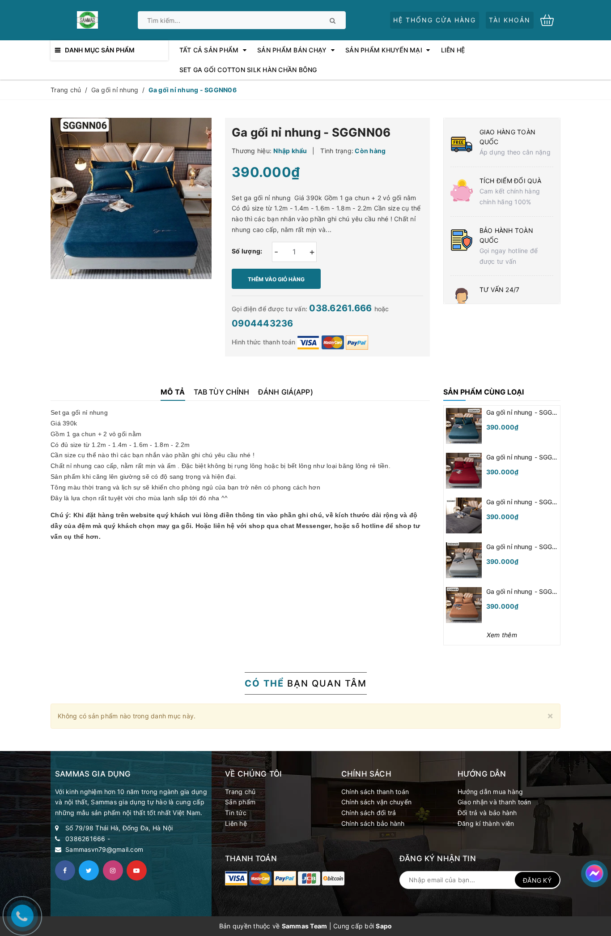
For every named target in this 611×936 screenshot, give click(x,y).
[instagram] (113, 870)
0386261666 (85, 838)
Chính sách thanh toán (375, 791)
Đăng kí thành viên (486, 823)
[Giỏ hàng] (550, 19)
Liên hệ (236, 823)
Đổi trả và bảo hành (487, 812)
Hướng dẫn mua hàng (490, 791)
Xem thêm (502, 635)
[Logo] (87, 19)
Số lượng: (247, 251)
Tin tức (235, 812)
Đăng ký (537, 880)
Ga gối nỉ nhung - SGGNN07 (527, 502)
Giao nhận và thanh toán (494, 802)
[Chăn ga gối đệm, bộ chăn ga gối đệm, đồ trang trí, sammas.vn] (236, 878)
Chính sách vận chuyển (376, 802)
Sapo (384, 926)
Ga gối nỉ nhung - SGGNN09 (528, 412)
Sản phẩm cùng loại (483, 391)
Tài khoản (509, 20)
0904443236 (262, 323)
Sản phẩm (240, 802)
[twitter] (89, 870)
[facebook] (65, 870)
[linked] (137, 870)
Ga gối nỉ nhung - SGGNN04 (528, 591)
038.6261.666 (341, 308)
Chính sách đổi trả (368, 812)
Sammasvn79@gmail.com (104, 849)
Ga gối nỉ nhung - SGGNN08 (528, 457)
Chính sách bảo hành (373, 823)
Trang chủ (240, 791)
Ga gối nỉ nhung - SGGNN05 (528, 546)
